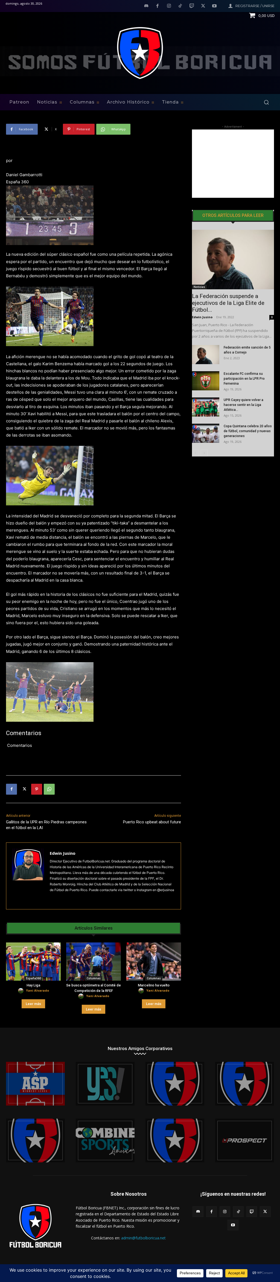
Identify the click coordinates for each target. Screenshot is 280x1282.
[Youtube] (214, 6)
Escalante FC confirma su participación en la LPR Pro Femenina (244, 378)
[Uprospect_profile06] (244, 1140)
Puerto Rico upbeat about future (152, 822)
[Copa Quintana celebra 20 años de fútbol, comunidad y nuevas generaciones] (205, 433)
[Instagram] (169, 6)
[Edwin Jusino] (28, 875)
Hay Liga (33, 985)
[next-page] (204, 453)
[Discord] (146, 6)
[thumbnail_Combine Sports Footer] (105, 1140)
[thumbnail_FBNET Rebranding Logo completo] (174, 1084)
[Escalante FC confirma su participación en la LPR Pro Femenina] (205, 380)
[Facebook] (157, 6)
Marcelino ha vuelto (154, 985)
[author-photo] (21, 991)
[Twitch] (191, 6)
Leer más (33, 1004)
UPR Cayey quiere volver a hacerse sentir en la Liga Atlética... (243, 405)
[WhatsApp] (49, 789)
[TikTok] (180, 6)
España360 (33, 978)
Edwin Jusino (62, 853)
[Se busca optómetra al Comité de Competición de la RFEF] (93, 961)
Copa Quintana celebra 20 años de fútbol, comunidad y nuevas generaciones (248, 431)
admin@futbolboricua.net (143, 1237)
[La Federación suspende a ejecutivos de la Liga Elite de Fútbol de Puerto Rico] (233, 259)
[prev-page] (195, 453)
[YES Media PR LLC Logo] (105, 1084)
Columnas (94, 978)
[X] (203, 6)
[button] (266, 102)
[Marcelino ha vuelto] (153, 961)
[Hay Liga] (33, 961)
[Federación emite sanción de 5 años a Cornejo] (205, 354)
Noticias (199, 287)
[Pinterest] (36, 789)
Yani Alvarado (37, 990)
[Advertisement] (233, 163)
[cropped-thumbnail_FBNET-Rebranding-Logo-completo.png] (244, 1084)
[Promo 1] (35, 1084)
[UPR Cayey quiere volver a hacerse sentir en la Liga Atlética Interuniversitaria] (205, 407)
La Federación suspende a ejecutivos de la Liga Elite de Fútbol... (228, 303)
